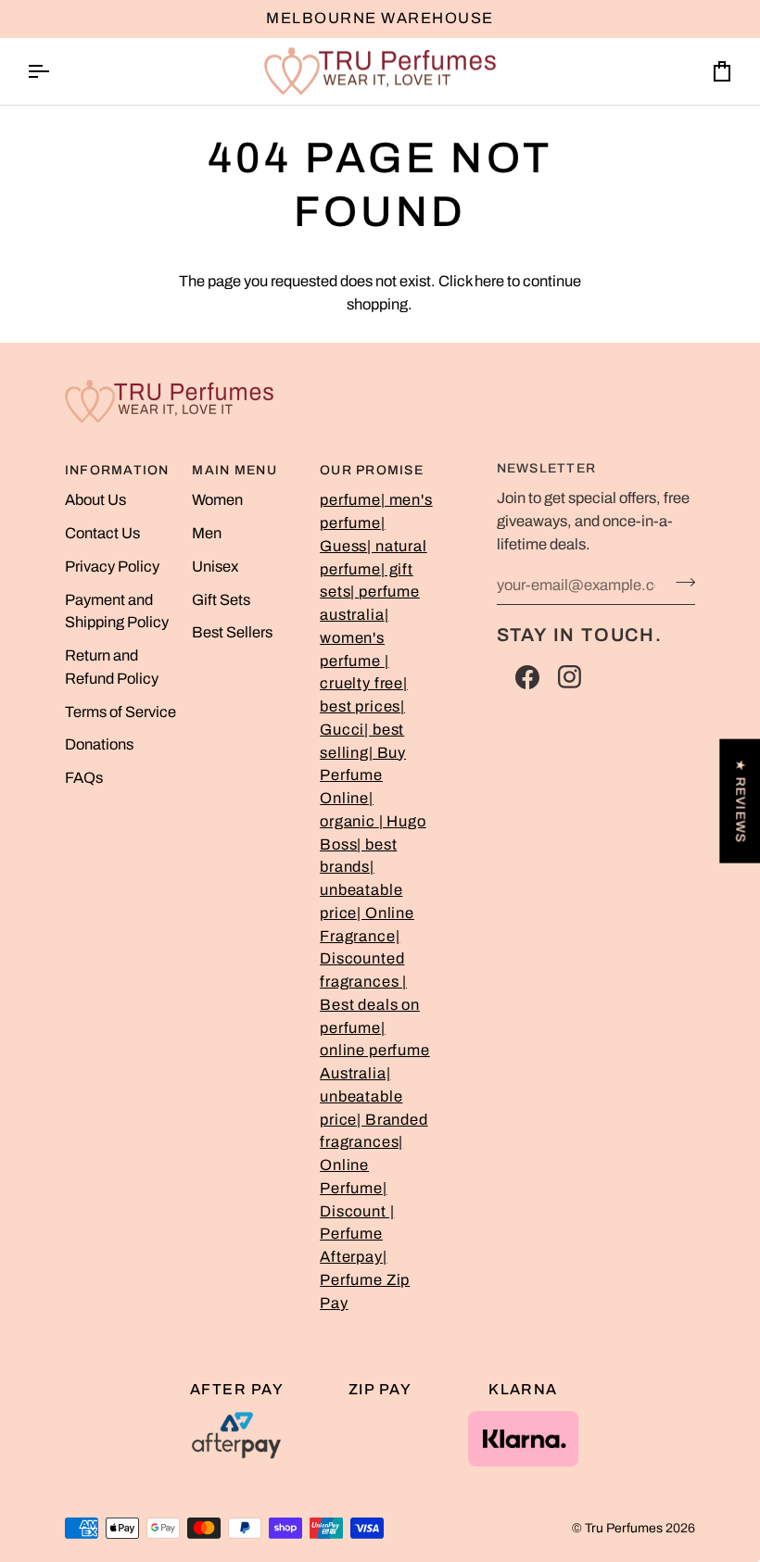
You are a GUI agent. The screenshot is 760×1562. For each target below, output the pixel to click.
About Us (95, 500)
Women (217, 500)
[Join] (680, 583)
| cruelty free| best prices (364, 684)
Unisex (215, 566)
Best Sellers (232, 632)
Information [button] (117, 470)
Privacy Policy (112, 566)
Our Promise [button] (372, 470)
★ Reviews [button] (740, 801)
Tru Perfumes (624, 1528)
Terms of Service (120, 712)
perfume (350, 500)
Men (207, 533)
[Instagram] (570, 677)
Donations (99, 744)
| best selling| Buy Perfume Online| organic (363, 775)
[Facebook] (527, 677)
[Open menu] (54, 72)
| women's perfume (354, 638)
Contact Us (102, 533)
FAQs (84, 778)
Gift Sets (221, 600)
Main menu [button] (234, 470)
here (489, 281)
